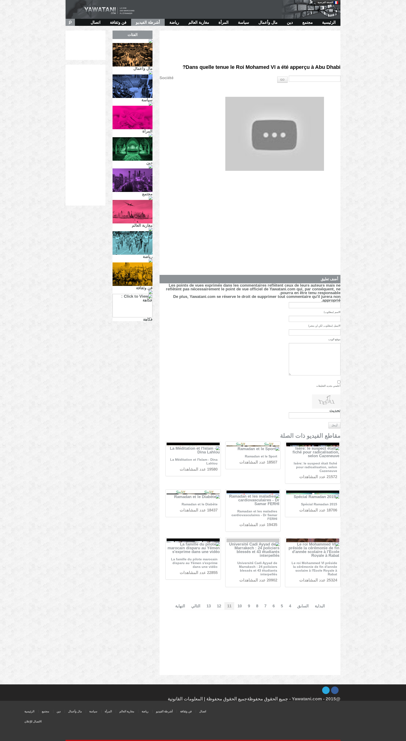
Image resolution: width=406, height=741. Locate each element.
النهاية (180, 606)
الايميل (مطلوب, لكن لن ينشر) (324, 325)
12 (219, 606)
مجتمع (307, 22)
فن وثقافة (118, 22)
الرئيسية (329, 22)
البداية (320, 606)
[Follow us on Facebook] (335, 690)
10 (240, 606)
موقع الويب (334, 339)
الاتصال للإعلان (33, 721)
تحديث (334, 410)
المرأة (224, 22)
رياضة (174, 22)
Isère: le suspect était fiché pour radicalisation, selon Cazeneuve (315, 467)
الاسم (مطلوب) (332, 312)
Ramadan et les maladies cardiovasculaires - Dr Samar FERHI (254, 515)
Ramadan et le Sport (261, 456)
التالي (195, 606)
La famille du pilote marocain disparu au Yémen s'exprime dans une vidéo (194, 563)
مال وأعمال (267, 22)
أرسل (334, 425)
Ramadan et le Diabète (200, 504)
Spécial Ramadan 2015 (319, 504)
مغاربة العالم (198, 22)
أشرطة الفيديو (148, 22)
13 (209, 606)
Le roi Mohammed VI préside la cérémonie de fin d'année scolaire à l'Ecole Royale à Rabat (314, 568)
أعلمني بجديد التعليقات (328, 385)
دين (290, 22)
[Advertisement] (250, 41)
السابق (303, 606)
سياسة (243, 22)
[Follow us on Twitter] (326, 690)
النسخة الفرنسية (326, 2)
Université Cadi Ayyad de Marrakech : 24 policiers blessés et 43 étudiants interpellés (257, 568)
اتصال (96, 22)
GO (282, 79)
